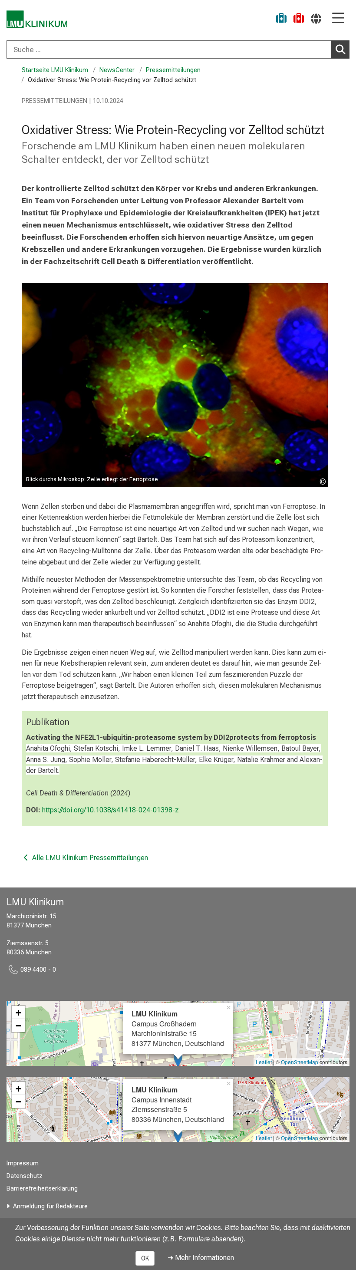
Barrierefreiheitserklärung (42, 1188)
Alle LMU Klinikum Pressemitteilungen (89, 858)
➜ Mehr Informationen (201, 1258)
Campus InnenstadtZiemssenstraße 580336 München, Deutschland (178, 1104)
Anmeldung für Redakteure (50, 1206)
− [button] (18, 1025)
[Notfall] (298, 19)
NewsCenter (117, 70)
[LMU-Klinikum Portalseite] (37, 19)
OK (145, 1258)
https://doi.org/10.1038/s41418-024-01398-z (110, 810)
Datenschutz (25, 1176)
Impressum (23, 1163)
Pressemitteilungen (173, 70)
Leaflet (264, 1061)
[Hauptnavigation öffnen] (338, 18)
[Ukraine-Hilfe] (281, 19)
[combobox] (178, 49)
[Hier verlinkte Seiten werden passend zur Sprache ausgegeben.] (316, 18)
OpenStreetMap (299, 1061)
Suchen (340, 49)
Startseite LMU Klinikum (55, 70)
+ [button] (18, 1012)
